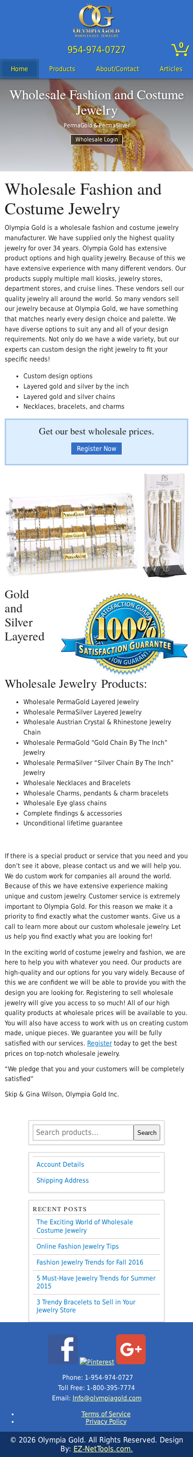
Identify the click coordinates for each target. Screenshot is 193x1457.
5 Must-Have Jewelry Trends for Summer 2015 (96, 1282)
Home (19, 69)
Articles (171, 69)
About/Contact (117, 69)
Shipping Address (63, 1180)
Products (62, 69)
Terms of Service (106, 1414)
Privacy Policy (106, 1421)
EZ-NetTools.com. (103, 1448)
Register (99, 1043)
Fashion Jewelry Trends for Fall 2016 (90, 1262)
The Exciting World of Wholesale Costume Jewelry (85, 1226)
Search (146, 1132)
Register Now (96, 448)
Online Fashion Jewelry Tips (78, 1246)
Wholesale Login (96, 139)
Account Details (60, 1164)
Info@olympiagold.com (107, 1398)
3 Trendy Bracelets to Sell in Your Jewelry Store (86, 1306)
